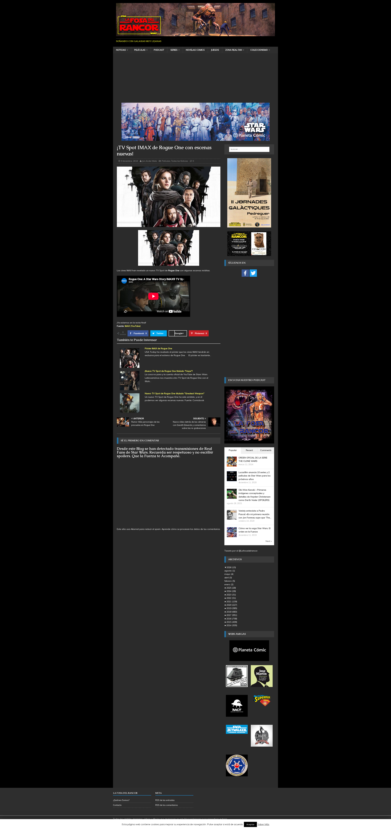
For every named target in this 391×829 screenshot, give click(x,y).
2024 (231, 591)
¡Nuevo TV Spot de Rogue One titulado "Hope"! (169, 371)
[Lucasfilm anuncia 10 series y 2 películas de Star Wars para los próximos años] (232, 479)
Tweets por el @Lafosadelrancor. (241, 550)
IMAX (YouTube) (133, 326)
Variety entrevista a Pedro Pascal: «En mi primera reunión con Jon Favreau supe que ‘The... (255, 514)
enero (228, 584)
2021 (232, 601)
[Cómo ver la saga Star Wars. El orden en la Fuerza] (232, 535)
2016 (232, 618)
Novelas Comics (195, 50)
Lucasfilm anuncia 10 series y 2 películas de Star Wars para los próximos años (254, 476)
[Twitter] (253, 273)
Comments (265, 450)
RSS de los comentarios (166, 805)
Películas (139, 50)
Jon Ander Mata (149, 161)
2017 (232, 615)
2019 (232, 608)
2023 (231, 594)
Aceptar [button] (250, 824)
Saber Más (263, 824)
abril (228, 577)
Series (173, 50)
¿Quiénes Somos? (121, 800)
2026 (231, 567)
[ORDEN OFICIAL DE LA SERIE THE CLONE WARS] (232, 464)
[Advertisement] (195, 79)
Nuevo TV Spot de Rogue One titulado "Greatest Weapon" (174, 393)
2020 (232, 605)
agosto (229, 570)
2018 (232, 611)
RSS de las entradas (165, 800)
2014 (232, 625)
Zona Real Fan (233, 50)
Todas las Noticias (179, 161)
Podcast (159, 50)
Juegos (215, 50)
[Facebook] (245, 273)
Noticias (121, 50)
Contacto (117, 805)
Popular (233, 450)
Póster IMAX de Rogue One (158, 348)
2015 (232, 622)
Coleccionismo (259, 50)
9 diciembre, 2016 (129, 161)
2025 (231, 587)
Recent (249, 450)
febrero (229, 581)
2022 (231, 598)
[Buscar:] (249, 149)
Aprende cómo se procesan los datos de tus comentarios (191, 529)
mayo (228, 574)
